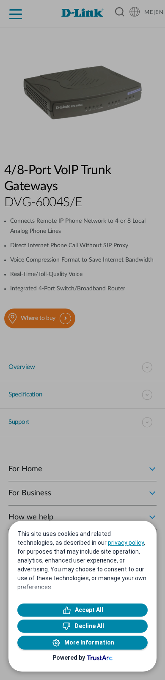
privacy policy (126, 542)
